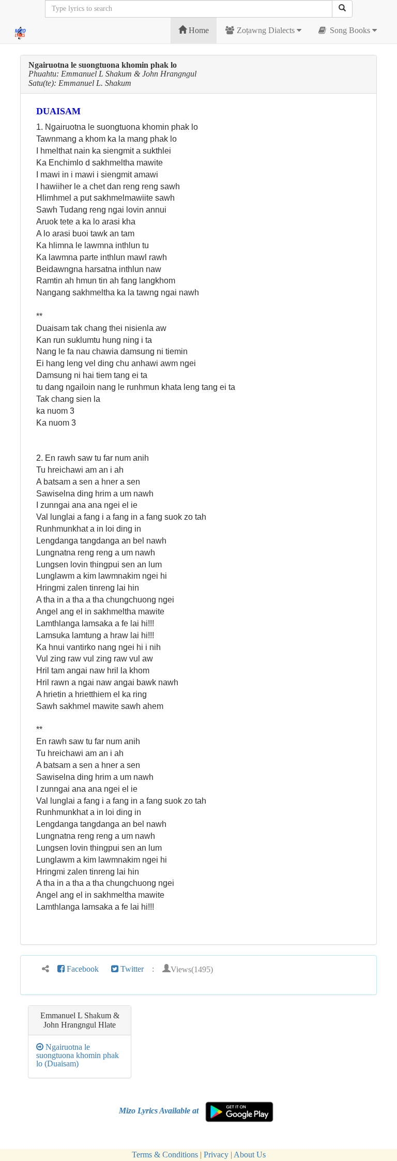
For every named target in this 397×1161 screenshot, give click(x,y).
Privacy (216, 1154)
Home (198, 30)
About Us (250, 1154)
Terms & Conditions (165, 1154)
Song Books (350, 30)
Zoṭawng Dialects (266, 30)
